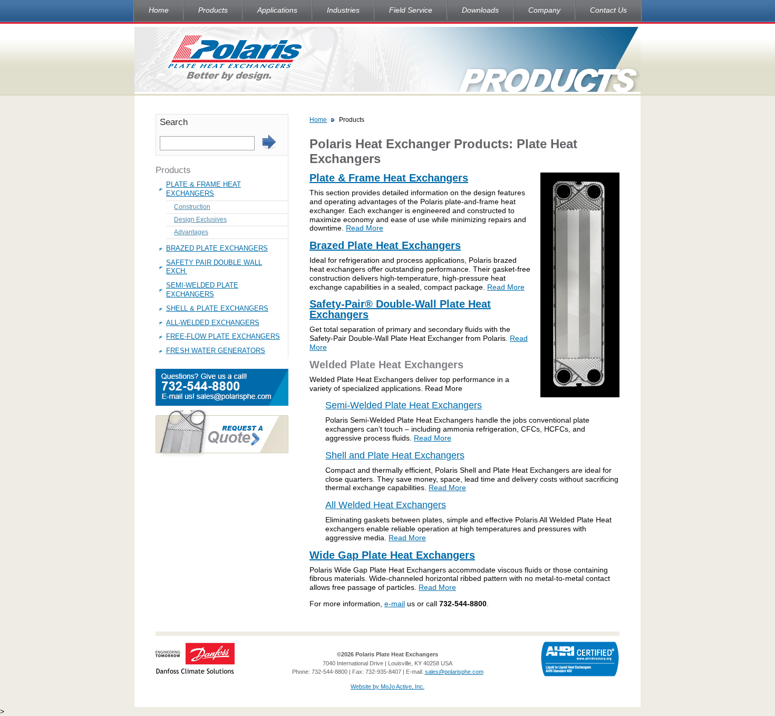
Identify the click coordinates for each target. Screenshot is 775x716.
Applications (277, 10)
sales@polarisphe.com (454, 672)
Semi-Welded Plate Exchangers (202, 289)
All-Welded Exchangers (212, 323)
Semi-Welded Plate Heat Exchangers (403, 405)
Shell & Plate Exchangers (217, 308)
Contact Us (608, 10)
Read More (364, 228)
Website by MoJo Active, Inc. (387, 686)
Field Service (410, 10)
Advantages (191, 232)
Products (213, 10)
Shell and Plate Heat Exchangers (394, 455)
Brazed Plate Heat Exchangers (385, 245)
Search (174, 122)
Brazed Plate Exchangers (217, 248)
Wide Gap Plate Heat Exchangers (392, 555)
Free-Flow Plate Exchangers (223, 336)
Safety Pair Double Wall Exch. (214, 267)
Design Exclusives (200, 219)
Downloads (480, 10)
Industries (343, 10)
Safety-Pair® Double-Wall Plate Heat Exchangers (400, 309)
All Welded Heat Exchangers (385, 505)
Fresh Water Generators (215, 351)
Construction (192, 207)
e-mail (394, 603)
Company (544, 10)
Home (159, 10)
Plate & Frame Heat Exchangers (203, 188)
